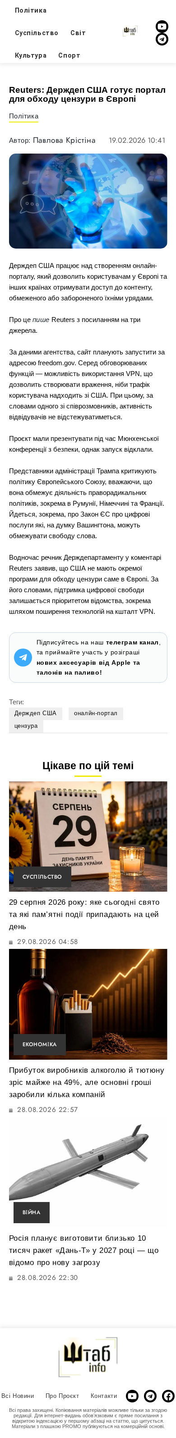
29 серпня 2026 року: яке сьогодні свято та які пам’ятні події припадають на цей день (84, 914)
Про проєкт (62, 1396)
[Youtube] (162, 26)
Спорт (69, 55)
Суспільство (37, 32)
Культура (31, 55)
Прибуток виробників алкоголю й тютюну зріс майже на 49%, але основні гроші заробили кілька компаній (87, 1082)
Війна (32, 1212)
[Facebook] (168, 1396)
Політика (24, 116)
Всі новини (17, 1396)
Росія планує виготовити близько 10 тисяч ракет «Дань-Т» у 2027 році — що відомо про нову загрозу (84, 1250)
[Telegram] (162, 39)
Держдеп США (35, 713)
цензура (26, 725)
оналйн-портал (96, 713)
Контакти (104, 1396)
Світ (78, 32)
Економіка (40, 1044)
